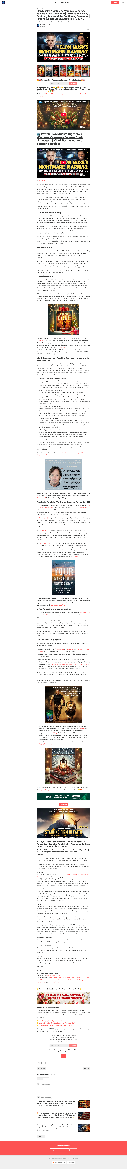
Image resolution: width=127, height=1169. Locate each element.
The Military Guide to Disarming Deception (50, 980)
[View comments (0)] (41, 29)
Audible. (75, 557)
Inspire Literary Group (46, 790)
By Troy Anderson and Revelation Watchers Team (49, 1129)
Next (85, 1068)
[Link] (35, 80)
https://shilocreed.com (46, 744)
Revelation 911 (41, 498)
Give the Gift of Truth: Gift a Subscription (51, 1021)
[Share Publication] (108, 2)
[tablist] (43, 1078)
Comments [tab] (40, 1079)
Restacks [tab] (46, 1079)
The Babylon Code (55, 982)
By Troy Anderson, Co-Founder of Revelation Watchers (50, 1105)
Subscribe (115, 2)
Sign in (122, 2)
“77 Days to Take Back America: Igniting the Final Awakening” (70, 664)
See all (40, 1136)
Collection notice (75, 1158)
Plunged (82, 728)
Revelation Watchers (45, 24)
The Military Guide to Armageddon (76, 980)
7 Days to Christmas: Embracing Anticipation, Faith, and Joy (63, 90)
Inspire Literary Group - (46, 89)
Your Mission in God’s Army (80, 508)
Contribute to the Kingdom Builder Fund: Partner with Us (55, 1025)
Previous (42, 1068)
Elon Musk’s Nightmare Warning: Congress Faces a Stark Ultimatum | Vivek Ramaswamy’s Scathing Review (60, 138)
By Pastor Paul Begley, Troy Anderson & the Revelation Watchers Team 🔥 (55, 1117)
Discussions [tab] (48, 1097)
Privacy (64, 1158)
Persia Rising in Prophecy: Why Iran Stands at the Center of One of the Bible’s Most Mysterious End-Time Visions (57, 1102)
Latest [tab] (42, 1097)
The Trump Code (43, 518)
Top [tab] (38, 1097)
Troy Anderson (43, 181)
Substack (56, 1166)
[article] (63, 1105)
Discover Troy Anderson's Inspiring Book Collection (61, 80)
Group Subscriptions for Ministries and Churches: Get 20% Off (57, 1023)
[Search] (105, 2)
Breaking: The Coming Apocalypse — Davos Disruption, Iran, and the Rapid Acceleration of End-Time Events (55, 1126)
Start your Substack (60, 1162)
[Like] (38, 29)
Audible (62, 347)
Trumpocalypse (41, 982)
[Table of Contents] (2, 584)
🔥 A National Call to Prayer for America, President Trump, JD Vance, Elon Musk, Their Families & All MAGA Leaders (56, 1114)
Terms (68, 1158)
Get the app (71, 1162)
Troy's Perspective (42, 8)
